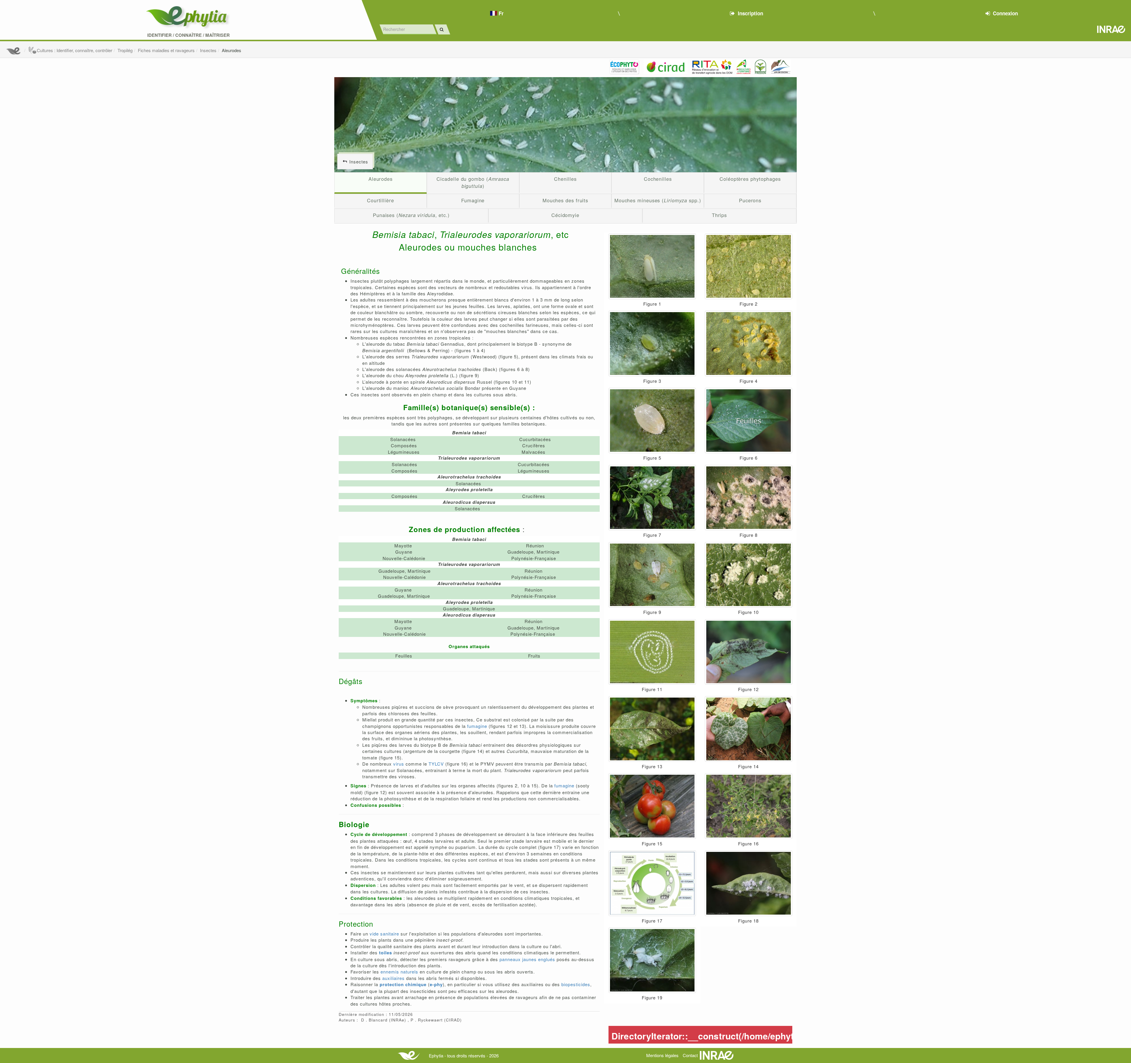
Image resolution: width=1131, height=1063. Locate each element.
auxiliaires (393, 978)
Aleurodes (231, 50)
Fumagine (473, 200)
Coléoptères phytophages (750, 178)
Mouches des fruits (565, 200)
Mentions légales (662, 1055)
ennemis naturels (399, 971)
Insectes (208, 50)
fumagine (477, 726)
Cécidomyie (565, 214)
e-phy (436, 984)
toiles (385, 952)
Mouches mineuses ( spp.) (657, 200)
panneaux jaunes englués (527, 959)
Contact (690, 1055)
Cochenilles (658, 178)
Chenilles (565, 178)
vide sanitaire (384, 933)
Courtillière (380, 200)
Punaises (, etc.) (411, 214)
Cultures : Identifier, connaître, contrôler (74, 50)
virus (398, 764)
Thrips (719, 214)
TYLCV (436, 764)
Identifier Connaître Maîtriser (188, 35)
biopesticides (575, 984)
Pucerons (750, 200)
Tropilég (125, 50)
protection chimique (403, 984)
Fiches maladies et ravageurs (166, 50)
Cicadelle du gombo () (472, 182)
